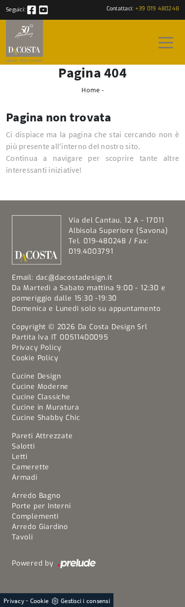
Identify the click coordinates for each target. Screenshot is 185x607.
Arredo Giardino (40, 526)
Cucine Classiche (41, 397)
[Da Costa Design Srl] (24, 42)
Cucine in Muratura (45, 407)
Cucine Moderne (40, 386)
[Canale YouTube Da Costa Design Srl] (43, 9)
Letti (20, 456)
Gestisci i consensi (85, 601)
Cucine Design (36, 376)
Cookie (39, 601)
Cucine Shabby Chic (46, 417)
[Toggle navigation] (165, 42)
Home (90, 89)
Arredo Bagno (36, 495)
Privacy (13, 601)
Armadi (24, 477)
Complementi (35, 516)
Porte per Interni (41, 506)
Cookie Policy (35, 358)
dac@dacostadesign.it (74, 277)
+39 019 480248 (157, 8)
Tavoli (22, 537)
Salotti (23, 446)
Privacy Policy (37, 347)
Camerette (30, 467)
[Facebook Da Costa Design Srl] (32, 9)
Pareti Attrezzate (42, 436)
